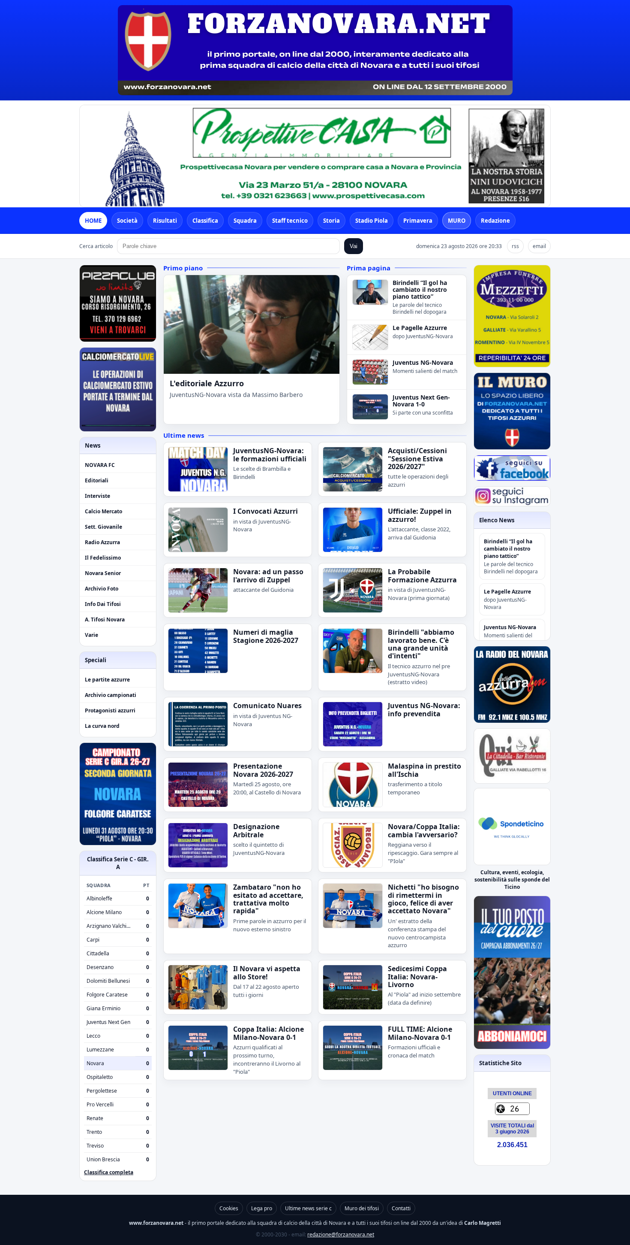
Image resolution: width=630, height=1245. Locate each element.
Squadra (245, 220)
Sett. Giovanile (103, 526)
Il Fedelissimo (103, 557)
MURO (456, 220)
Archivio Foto (101, 588)
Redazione (495, 220)
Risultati (165, 220)
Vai (353, 246)
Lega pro (261, 1208)
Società (127, 220)
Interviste (97, 496)
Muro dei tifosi (362, 1208)
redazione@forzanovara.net (340, 1234)
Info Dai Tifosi (103, 604)
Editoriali (96, 480)
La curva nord (102, 726)
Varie (91, 635)
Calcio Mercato (103, 511)
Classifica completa (108, 1172)
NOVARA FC (100, 465)
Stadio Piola (371, 220)
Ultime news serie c (308, 1208)
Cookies (228, 1208)
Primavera (417, 220)
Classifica (205, 220)
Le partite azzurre (107, 679)
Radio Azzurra (102, 542)
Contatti (401, 1208)
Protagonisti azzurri (110, 710)
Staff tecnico (290, 220)
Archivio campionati (110, 695)
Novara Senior (103, 573)
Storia (331, 220)
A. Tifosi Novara (105, 619)
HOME (93, 220)
